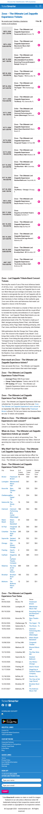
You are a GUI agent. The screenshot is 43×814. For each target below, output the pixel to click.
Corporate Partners (8, 742)
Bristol (4, 477)
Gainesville (5, 502)
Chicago (4, 543)
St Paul (4, 527)
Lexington (5, 482)
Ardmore (5, 582)
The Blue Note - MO (13, 534)
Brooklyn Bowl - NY (13, 577)
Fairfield (4, 555)
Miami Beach (4, 521)
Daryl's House (12, 551)
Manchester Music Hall (14, 484)
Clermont (5, 509)
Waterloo (5, 566)
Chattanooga (6, 495)
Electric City (33, 676)
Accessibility (5, 764)
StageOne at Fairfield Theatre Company (13, 559)
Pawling (4, 550)
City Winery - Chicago (13, 545)
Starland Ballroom (13, 539)
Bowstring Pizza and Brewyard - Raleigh (35, 613)
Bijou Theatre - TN (13, 490)
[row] (21, 32)
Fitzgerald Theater (13, 528)
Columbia (5, 532)
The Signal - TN (12, 497)
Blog (3, 750)
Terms (4, 758)
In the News (5, 748)
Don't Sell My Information (9, 762)
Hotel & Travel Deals (8, 746)
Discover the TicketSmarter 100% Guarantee (22, 2)
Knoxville (5, 488)
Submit (5, 791)
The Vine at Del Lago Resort (13, 569)
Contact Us (5, 730)
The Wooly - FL (12, 504)
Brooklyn (5, 575)
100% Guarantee (7, 734)
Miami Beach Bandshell (13, 522)
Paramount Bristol (13, 478)
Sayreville (5, 538)
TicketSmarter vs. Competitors (11, 744)
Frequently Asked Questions (10, 732)
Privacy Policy (6, 760)
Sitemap (4, 766)
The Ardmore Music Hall (13, 585)
